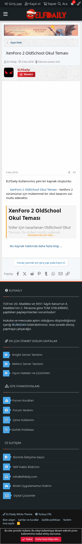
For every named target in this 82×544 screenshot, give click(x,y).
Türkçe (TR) (44, 514)
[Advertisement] (41, 128)
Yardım (67, 520)
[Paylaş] (69, 172)
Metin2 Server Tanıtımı (27, 364)
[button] (5, 14)
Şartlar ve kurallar (28, 520)
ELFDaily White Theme (18, 514)
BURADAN (19, 325)
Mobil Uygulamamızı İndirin (31, 486)
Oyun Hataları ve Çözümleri (30, 373)
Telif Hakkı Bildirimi (25, 467)
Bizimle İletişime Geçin (28, 457)
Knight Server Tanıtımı (26, 355)
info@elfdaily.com (24, 477)
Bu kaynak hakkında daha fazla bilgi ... (36, 246)
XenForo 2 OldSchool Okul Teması (33, 189)
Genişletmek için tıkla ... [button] (41, 235)
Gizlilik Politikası (23, 430)
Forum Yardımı (22, 410)
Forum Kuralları (23, 400)
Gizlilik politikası (51, 520)
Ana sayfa (8, 523)
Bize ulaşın (9, 520)
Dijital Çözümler (24, 495)
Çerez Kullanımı (23, 420)
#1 (74, 172)
